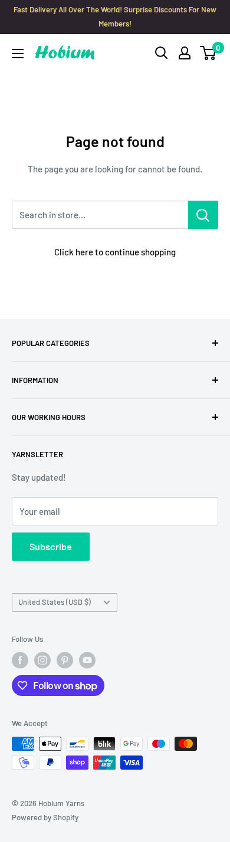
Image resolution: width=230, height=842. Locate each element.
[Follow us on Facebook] (20, 660)
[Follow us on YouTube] (87, 660)
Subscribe (50, 546)
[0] (208, 53)
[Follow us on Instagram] (42, 660)
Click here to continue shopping (115, 252)
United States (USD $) (54, 602)
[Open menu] (18, 53)
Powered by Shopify (45, 817)
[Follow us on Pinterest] (65, 660)
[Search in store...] (203, 215)
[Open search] (161, 52)
